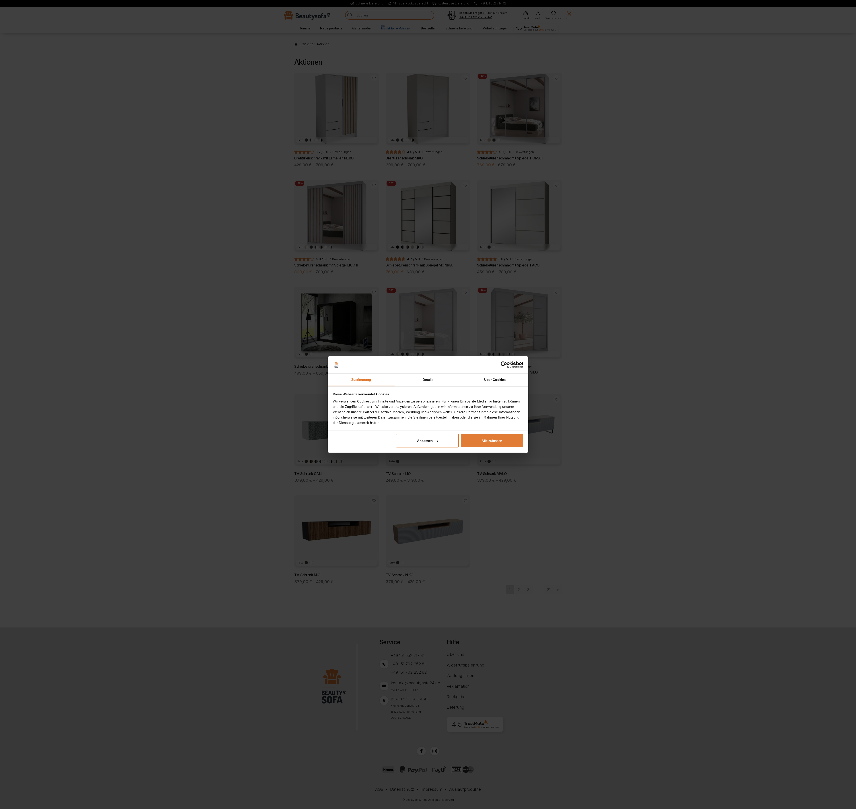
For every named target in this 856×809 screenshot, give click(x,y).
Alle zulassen (492, 441)
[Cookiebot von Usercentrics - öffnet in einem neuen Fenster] (503, 364)
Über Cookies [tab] (495, 379)
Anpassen (425, 441)
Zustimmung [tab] (361, 379)
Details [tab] (428, 379)
